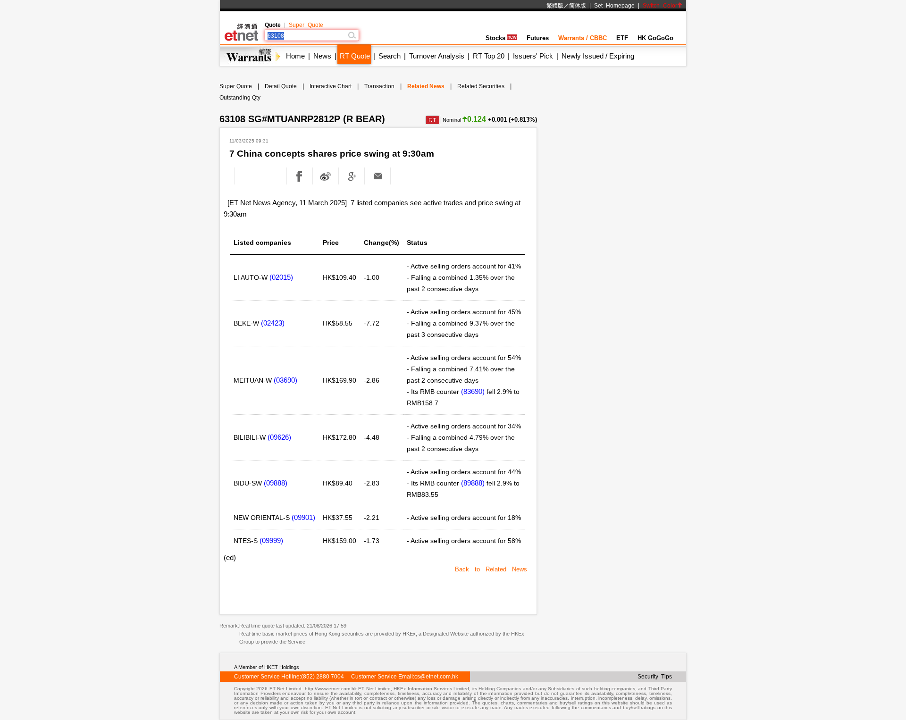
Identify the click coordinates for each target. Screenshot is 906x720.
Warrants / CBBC (582, 38)
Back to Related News (491, 569)
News (322, 56)
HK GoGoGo (655, 38)
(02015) (281, 277)
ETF (622, 38)
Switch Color (660, 5)
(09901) (303, 517)
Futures (538, 38)
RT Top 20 (488, 56)
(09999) (271, 540)
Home (295, 56)
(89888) (473, 483)
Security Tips (655, 676)
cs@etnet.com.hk (436, 676)
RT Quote (355, 56)
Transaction (379, 86)
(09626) (279, 437)
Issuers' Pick (533, 56)
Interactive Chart (331, 86)
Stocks (495, 38)
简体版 (577, 5)
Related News (426, 86)
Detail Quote (281, 86)
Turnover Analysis (436, 56)
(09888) (275, 483)
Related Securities (480, 86)
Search (389, 56)
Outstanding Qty (239, 97)
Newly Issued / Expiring (598, 56)
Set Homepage (614, 5)
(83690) (473, 391)
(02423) (273, 323)
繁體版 (554, 5)
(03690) (285, 380)
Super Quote (306, 25)
